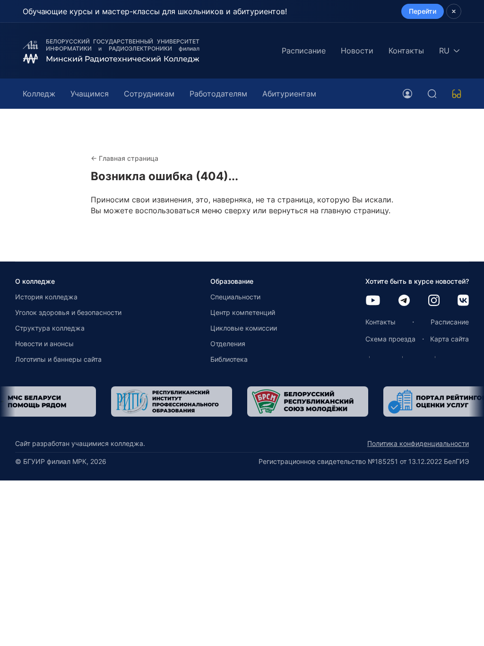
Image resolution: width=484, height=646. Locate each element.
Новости (357, 50)
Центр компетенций (242, 312)
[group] (101, 401)
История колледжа (46, 297)
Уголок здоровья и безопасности (68, 312)
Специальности (235, 297)
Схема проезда (390, 339)
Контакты (406, 50)
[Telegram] (404, 301)
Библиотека (229, 359)
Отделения (227, 344)
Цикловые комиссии (243, 328)
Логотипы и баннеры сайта (58, 359)
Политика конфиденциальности (418, 443)
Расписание (304, 50)
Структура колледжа (50, 328)
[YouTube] (372, 301)
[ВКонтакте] (463, 301)
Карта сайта (449, 339)
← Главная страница (124, 158)
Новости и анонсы (44, 344)
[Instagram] (434, 301)
